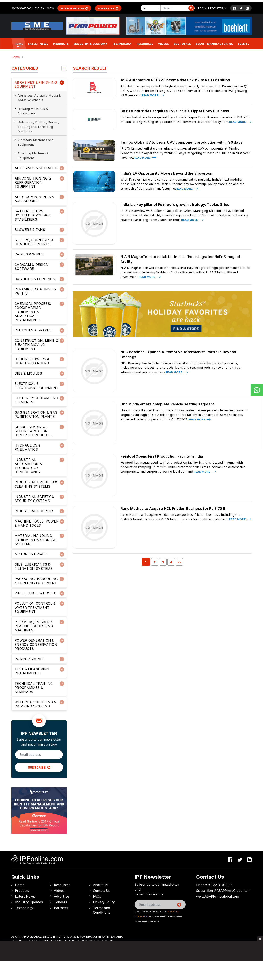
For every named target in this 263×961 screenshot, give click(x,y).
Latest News (38, 44)
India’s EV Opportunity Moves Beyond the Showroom (167, 173)
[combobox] (151, 8)
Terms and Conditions (101, 910)
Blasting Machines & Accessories (33, 111)
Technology (122, 44)
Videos (163, 44)
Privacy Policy (104, 902)
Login (202, 8)
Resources (145, 44)
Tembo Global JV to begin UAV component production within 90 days (181, 142)
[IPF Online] (37, 25)
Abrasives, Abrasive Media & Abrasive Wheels (39, 97)
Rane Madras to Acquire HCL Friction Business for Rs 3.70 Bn (174, 508)
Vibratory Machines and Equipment (36, 142)
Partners (61, 908)
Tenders (60, 902)
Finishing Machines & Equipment (33, 155)
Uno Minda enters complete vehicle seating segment (167, 404)
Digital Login (44, 8)
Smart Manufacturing (214, 44)
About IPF (100, 885)
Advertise (106, 8)
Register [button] (216, 8)
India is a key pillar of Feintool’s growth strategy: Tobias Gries (175, 205)
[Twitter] (240, 8)
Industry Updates (29, 902)
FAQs (97, 896)
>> (179, 562)
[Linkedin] (247, 8)
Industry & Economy (90, 44)
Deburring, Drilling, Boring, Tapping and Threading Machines (38, 126)
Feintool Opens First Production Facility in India (162, 456)
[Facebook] (234, 8)
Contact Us (101, 890)
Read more (150, 95)
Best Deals (182, 44)
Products (61, 44)
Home (18, 44)
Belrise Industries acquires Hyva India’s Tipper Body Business (175, 111)
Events (243, 44)
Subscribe (37, 767)
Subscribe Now (72, 8)
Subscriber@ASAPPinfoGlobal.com (223, 890)
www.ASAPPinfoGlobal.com (217, 896)
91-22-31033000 (21, 8)
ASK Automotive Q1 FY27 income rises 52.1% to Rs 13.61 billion (175, 80)
